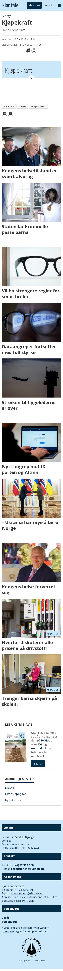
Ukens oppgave (15, 794)
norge (22, 106)
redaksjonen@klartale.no (28, 869)
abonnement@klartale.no (27, 893)
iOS (40, 744)
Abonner (34, 5)
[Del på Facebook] (28, 50)
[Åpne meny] (59, 5)
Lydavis (10, 787)
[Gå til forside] (10, 5)
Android (36, 748)
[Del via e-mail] (33, 50)
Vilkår (5, 918)
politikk (9, 106)
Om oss (6, 841)
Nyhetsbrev (13, 800)
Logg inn (49, 5)
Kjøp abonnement (13, 886)
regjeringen (38, 106)
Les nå (38, 763)
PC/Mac (46, 740)
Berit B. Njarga (24, 837)
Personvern (9, 921)
